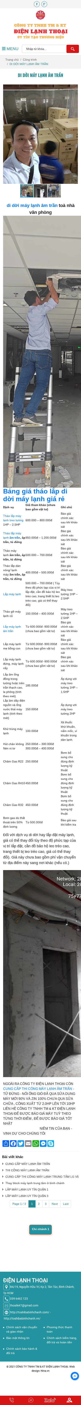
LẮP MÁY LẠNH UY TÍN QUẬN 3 (26, 1196)
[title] (11, 1400)
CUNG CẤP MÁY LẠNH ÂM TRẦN (27, 1163)
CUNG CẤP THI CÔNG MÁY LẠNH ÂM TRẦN (37, 1089)
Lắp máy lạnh (12, 594)
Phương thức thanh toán (59, 1329)
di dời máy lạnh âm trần (32, 205)
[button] (74, 88)
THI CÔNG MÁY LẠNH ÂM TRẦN (27, 1170)
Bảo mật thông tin (17, 1338)
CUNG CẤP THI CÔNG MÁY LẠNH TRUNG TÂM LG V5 (42, 1176)
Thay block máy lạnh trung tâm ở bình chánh (34, 1183)
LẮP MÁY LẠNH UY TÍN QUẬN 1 (26, 1189)
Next (55, 1203)
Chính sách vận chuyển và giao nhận (21, 1329)
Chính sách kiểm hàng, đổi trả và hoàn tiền (62, 1340)
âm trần (14, 537)
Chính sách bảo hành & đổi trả (21, 1351)
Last (66, 1203)
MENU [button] (12, 49)
